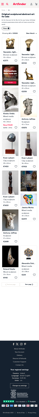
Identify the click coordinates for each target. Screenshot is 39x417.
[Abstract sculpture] (10, 150)
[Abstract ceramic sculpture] (29, 150)
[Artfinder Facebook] (13, 344)
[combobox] (31, 33)
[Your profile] (31, 4)
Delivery (19, 355)
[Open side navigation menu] (2, 4)
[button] (31, 33)
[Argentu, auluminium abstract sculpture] (29, 113)
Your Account (19, 352)
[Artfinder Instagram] (21, 344)
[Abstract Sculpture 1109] (10, 263)
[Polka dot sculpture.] (29, 261)
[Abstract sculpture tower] (10, 189)
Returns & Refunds (19, 358)
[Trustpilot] (19, 401)
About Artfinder (19, 349)
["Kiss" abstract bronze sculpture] (10, 50)
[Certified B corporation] (19, 394)
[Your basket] (36, 4)
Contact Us (20, 365)
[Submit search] (7, 4)
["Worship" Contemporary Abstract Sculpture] (29, 80)
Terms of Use (21, 412)
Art (9, 10)
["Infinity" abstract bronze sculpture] (29, 51)
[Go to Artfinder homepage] (19, 4)
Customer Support (19, 362)
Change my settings (19, 386)
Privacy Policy (32, 412)
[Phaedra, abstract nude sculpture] (10, 226)
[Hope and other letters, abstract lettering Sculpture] (29, 207)
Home (3, 10)
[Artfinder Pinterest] (25, 344)
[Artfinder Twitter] (17, 344)
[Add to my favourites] (16, 60)
